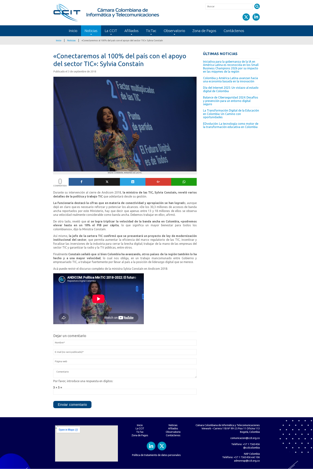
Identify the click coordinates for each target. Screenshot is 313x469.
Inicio (73, 31)
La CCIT (111, 31)
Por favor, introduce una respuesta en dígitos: (83, 381)
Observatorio (174, 31)
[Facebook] (81, 182)
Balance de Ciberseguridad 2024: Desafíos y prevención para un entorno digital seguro (230, 101)
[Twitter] (107, 182)
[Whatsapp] (184, 182)
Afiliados (131, 31)
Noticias (91, 31)
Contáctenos (234, 31)
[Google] (158, 182)
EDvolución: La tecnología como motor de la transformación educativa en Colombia (230, 125)
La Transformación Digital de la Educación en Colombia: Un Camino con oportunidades (231, 114)
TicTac (151, 31)
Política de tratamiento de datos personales (156, 455)
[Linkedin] (132, 182)
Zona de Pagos (204, 31)
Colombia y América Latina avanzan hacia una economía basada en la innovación (230, 79)
